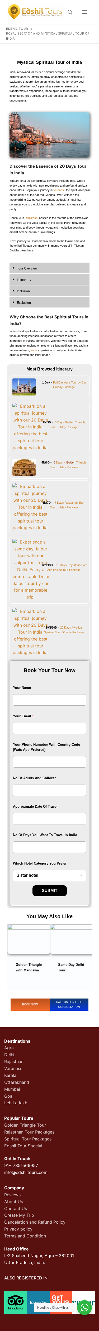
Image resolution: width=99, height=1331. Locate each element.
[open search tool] (70, 12)
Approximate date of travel (35, 806)
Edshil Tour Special (23, 1145)
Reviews (12, 1194)
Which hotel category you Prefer (40, 863)
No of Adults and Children (34, 778)
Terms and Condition (25, 1236)
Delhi (9, 1054)
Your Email (23, 716)
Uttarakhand (16, 1082)
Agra (9, 1047)
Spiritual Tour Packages (27, 1139)
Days (60, 502)
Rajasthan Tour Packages (29, 1132)
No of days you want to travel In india (45, 835)
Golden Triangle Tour (25, 1125)
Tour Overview (27, 268)
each (34, 350)
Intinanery (24, 280)
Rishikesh (31, 218)
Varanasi (58, 190)
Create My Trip (19, 1215)
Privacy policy (18, 1229)
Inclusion (23, 291)
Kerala (10, 1075)
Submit (49, 890)
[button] (49, 268)
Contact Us (15, 1208)
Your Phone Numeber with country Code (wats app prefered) (46, 747)
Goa (8, 1096)
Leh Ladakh (15, 1102)
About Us (13, 1201)
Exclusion (24, 303)
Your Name (22, 688)
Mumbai (12, 1089)
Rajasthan (13, 1061)
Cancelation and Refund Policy (34, 1222)
